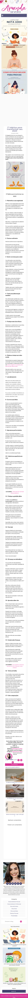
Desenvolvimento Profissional (14, 904)
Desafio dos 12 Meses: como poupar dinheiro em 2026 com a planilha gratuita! (14, 984)
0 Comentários (14, 764)
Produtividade (14, 915)
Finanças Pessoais (14, 913)
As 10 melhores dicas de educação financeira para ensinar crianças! (14, 964)
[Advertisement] (14, 110)
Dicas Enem (14, 908)
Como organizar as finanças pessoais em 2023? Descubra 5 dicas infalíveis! (15, 666)
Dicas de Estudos (14, 906)
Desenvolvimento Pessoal (17, 753)
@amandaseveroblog (17, 748)
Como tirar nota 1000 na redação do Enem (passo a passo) (14, 945)
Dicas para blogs (14, 911)
